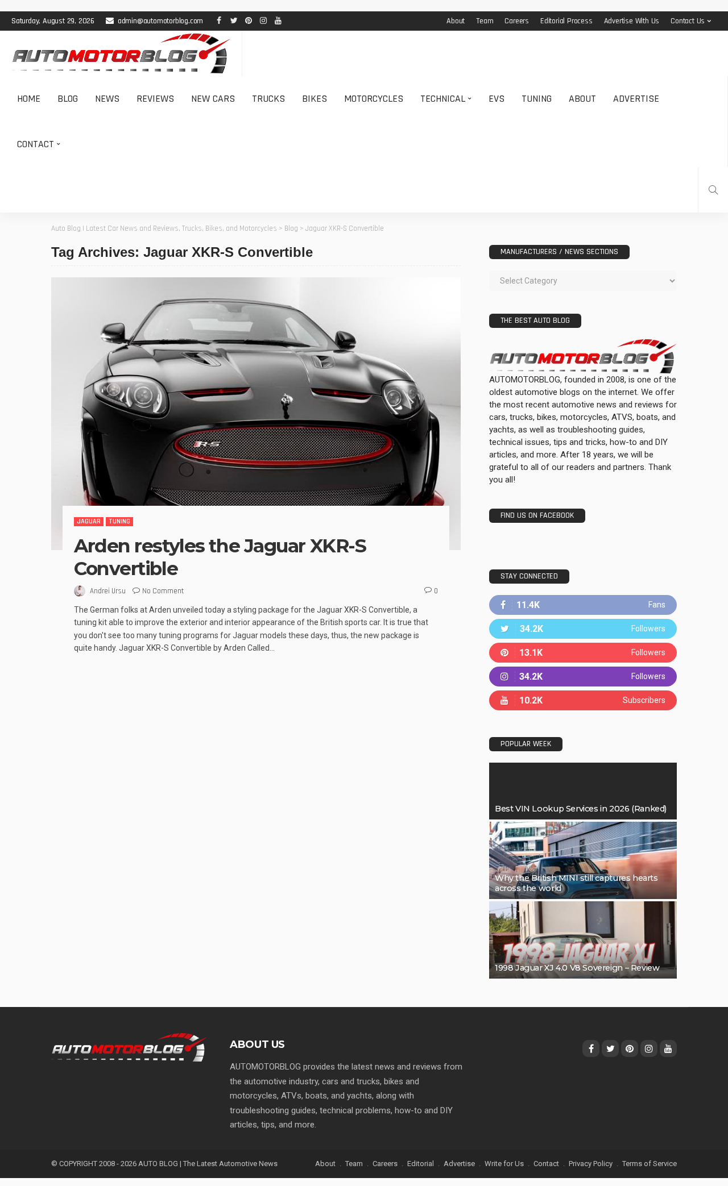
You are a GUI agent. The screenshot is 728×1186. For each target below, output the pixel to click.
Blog (67, 98)
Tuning (537, 98)
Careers (516, 21)
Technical (442, 98)
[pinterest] (583, 653)
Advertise (636, 98)
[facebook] (583, 605)
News (107, 98)
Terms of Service (649, 1163)
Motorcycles (373, 98)
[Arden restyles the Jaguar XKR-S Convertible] (256, 413)
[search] (713, 190)
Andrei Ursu (108, 591)
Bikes (314, 98)
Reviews (155, 98)
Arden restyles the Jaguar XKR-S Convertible (220, 557)
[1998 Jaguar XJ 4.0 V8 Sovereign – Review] (583, 940)
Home (28, 98)
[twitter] (583, 629)
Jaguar (89, 521)
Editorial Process (566, 21)
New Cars (213, 98)
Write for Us (504, 1163)
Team (484, 21)
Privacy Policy (591, 1163)
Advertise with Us (632, 21)
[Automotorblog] (120, 53)
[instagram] (583, 676)
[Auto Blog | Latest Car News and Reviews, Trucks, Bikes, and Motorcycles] (129, 1047)
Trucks (268, 98)
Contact (35, 144)
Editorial (420, 1163)
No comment (163, 591)
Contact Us (688, 21)
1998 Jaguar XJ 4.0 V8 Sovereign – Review (577, 968)
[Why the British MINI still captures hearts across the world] (583, 860)
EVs (496, 98)
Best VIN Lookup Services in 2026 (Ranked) (581, 809)
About (455, 21)
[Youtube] (583, 700)
